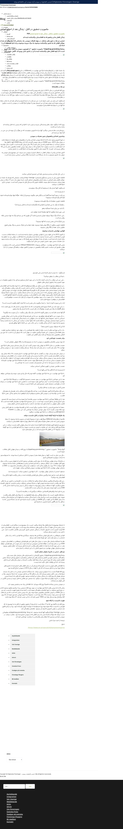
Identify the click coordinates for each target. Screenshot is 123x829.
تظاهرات (9, 56)
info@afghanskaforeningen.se (16, 7)
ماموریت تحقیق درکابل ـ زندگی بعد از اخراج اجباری (47, 33)
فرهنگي (5, 31)
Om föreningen (16, 662)
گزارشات (9, 20)
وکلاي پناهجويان (11, 54)
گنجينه (8, 34)
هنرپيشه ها (10, 36)
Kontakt (14, 683)
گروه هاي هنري (10, 38)
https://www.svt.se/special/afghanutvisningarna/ (46, 627)
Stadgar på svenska (18, 670)
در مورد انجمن (7, 13)
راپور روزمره (10, 68)
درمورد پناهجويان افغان (6, 25)
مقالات (9, 65)
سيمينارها (9, 61)
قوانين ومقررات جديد (12, 63)
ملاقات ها (9, 59)
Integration (15, 640)
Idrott (14, 657)
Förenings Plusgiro (18, 675)
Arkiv (13, 653)
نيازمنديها (6, 45)
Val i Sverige (16, 644)
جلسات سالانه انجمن (12, 16)
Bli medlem (15, 679)
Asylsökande (16, 636)
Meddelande (16, 649)
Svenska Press (16, 666)
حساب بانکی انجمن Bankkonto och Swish (19, 18)
